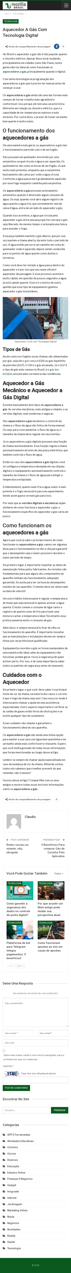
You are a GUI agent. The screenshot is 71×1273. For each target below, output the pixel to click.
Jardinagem (14, 1204)
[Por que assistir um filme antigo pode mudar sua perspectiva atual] (51, 890)
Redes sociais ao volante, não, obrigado (17, 848)
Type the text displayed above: (38, 1073)
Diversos (12, 1160)
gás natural (31, 360)
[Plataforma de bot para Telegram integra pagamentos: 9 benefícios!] (20, 930)
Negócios (13, 1223)
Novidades (13, 1229)
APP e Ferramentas (18, 1134)
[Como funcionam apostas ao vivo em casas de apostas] (51, 930)
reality (11, 1235)
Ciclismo (12, 1147)
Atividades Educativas (20, 1141)
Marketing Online (17, 1210)
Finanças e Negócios (20, 1178)
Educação (13, 1166)
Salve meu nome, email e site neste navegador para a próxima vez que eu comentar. (34, 1057)
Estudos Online (16, 1172)
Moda (10, 1216)
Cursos (11, 1153)
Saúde (11, 1242)
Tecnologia (10, 21)
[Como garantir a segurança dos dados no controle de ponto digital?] (20, 890)
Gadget (11, 1185)
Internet (11, 1197)
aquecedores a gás (14, 71)
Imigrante (13, 1191)
